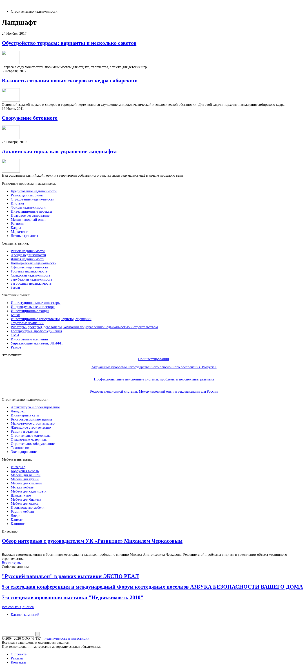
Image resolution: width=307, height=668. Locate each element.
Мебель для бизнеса (26, 499)
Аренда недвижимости (28, 255)
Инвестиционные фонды (30, 311)
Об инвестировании (153, 359)
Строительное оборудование (33, 443)
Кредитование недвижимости (34, 191)
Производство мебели (27, 507)
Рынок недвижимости (28, 251)
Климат (16, 520)
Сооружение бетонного (30, 118)
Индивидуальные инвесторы (33, 307)
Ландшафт (19, 411)
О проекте (19, 654)
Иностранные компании (29, 339)
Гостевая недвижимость (29, 271)
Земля (15, 287)
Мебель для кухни (25, 479)
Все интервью (12, 563)
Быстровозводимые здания (31, 419)
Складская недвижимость (30, 275)
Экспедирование (24, 452)
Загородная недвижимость (31, 283)
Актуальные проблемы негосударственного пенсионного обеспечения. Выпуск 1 (154, 367)
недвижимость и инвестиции (66, 638)
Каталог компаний (25, 614)
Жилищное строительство (31, 427)
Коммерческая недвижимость (33, 263)
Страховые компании (27, 323)
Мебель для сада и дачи (29, 491)
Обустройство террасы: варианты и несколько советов (69, 43)
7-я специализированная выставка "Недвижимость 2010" (72, 597)
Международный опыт (28, 219)
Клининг (18, 524)
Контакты (18, 662)
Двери (15, 515)
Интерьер (18, 467)
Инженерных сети (25, 415)
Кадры (16, 227)
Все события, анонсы (18, 607)
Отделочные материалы (29, 439)
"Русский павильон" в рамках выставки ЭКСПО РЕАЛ (70, 576)
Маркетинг (19, 232)
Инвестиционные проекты (31, 211)
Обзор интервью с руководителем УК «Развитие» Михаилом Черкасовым (92, 541)
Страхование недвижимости (32, 199)
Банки (15, 315)
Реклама (17, 658)
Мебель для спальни (26, 483)
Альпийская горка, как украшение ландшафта (59, 151)
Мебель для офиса (24, 503)
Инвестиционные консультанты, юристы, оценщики (51, 319)
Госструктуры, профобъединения (36, 331)
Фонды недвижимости (28, 207)
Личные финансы (24, 236)
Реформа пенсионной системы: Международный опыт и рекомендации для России (154, 391)
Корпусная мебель (25, 471)
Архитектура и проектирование (35, 407)
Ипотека (17, 203)
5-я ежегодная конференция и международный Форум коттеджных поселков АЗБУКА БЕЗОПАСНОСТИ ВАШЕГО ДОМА (152, 587)
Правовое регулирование (30, 215)
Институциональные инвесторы (35, 303)
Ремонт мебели (22, 511)
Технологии (20, 448)
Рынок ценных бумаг (27, 195)
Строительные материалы (31, 435)
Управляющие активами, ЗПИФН (37, 343)
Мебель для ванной (25, 475)
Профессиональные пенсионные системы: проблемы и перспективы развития (154, 379)
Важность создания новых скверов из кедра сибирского (70, 80)
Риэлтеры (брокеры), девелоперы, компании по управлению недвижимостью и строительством (84, 327)
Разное (16, 347)
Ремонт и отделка (24, 431)
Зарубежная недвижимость (31, 279)
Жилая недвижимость (27, 259)
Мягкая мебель (22, 487)
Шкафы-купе (21, 495)
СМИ (15, 335)
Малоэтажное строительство (33, 423)
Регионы (17, 223)
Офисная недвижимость (29, 267)
